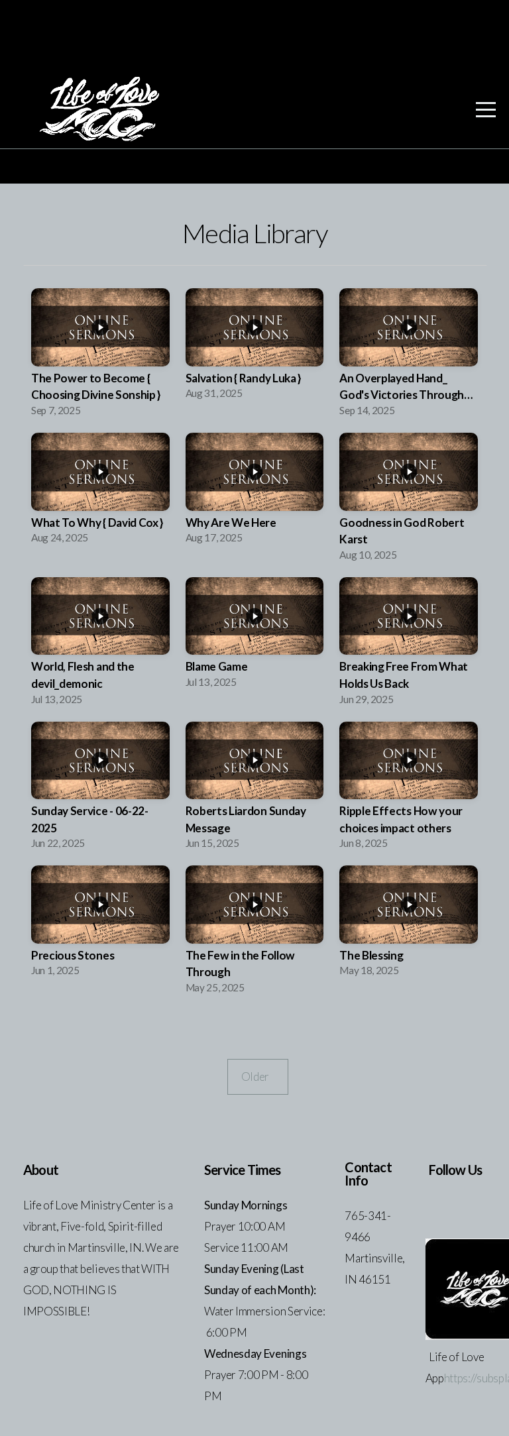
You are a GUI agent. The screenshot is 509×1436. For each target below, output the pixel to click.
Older (257, 1076)
